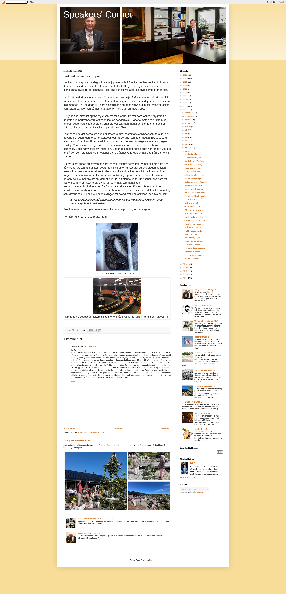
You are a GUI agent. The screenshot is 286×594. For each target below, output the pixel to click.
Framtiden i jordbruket (203, 353)
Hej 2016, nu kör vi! (192, 259)
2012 (185, 274)
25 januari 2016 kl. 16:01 (94, 346)
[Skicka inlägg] (84, 330)
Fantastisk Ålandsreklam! (194, 248)
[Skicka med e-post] (88, 330)
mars (187, 144)
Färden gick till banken (193, 189)
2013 (185, 271)
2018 (185, 103)
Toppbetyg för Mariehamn (194, 217)
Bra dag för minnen (192, 154)
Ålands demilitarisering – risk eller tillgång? (95, 519)
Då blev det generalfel (193, 231)
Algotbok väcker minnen (194, 255)
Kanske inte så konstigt (193, 172)
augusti (188, 127)
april (187, 141)
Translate (200, 493)
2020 (185, 96)
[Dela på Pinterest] (99, 330)
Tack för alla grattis (191, 203)
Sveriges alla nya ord (203, 305)
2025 (185, 78)
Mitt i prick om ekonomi (193, 210)
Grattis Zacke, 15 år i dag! (194, 161)
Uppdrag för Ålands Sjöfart (195, 192)
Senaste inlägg (70, 428)
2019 (185, 99)
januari (188, 151)
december (189, 113)
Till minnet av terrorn (192, 168)
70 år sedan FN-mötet (193, 227)
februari (188, 148)
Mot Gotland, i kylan (192, 238)
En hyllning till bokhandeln (195, 196)
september (189, 123)
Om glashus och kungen (194, 165)
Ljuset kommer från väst (194, 241)
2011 (185, 278)
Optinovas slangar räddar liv (195, 182)
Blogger (152, 560)
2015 (185, 264)
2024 (185, 82)
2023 (185, 85)
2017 (185, 106)
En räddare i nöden (192, 245)
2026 (185, 75)
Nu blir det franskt (201, 337)
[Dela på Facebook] (97, 330)
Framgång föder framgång (205, 370)
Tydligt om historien (192, 252)
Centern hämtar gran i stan (195, 220)
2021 (185, 92)
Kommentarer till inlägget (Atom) (91, 432)
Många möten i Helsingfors (89, 533)
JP (194, 463)
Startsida (118, 428)
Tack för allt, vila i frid (192, 234)
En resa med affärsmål (193, 199)
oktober (188, 120)
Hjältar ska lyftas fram (193, 214)
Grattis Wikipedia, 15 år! (194, 207)
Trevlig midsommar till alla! (77, 440)
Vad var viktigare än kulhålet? (206, 321)
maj (186, 137)
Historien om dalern (202, 413)
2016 (185, 110)
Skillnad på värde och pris (194, 175)
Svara (73, 381)
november (189, 116)
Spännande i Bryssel (192, 158)
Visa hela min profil (188, 477)
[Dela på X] (94, 330)
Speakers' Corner (97, 14)
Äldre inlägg (165, 428)
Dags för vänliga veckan (194, 224)
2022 (185, 89)
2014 (185, 267)
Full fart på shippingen (193, 179)
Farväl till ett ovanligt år (193, 402)
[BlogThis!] (91, 330)
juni (186, 134)
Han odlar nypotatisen (193, 186)
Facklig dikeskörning (202, 429)
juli (186, 130)
